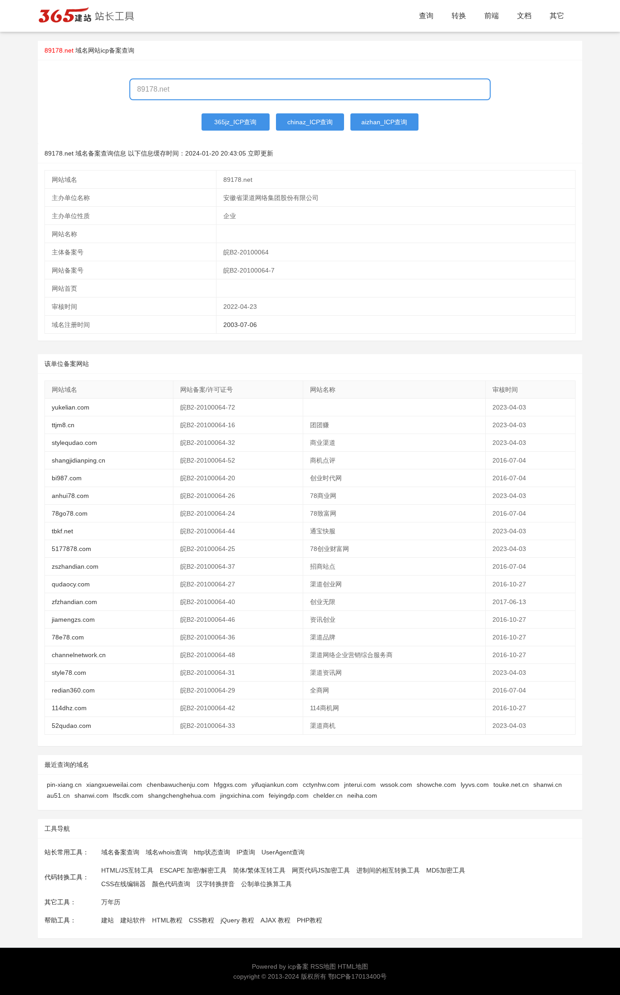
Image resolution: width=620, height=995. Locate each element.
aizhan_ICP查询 (384, 122)
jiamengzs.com (73, 619)
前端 (491, 16)
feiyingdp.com (289, 795)
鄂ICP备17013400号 (357, 976)
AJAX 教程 (275, 920)
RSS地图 (323, 966)
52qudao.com (71, 725)
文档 (524, 16)
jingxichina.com (242, 795)
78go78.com (70, 513)
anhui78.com (70, 495)
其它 (557, 16)
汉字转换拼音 (216, 884)
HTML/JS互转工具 (127, 870)
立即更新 (260, 153)
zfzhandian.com (74, 601)
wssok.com (396, 784)
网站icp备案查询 (111, 50)
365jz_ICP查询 (235, 122)
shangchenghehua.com (182, 795)
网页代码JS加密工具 (321, 870)
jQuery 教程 (237, 920)
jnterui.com (360, 784)
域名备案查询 (120, 852)
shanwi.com (91, 795)
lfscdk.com (128, 795)
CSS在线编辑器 (123, 884)
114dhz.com (69, 708)
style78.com (69, 672)
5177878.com (71, 548)
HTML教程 (167, 920)
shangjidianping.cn (78, 460)
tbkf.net (62, 531)
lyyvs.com (475, 784)
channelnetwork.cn (79, 654)
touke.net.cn (511, 784)
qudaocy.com (71, 584)
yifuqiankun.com (274, 784)
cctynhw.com (321, 784)
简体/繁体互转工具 (259, 870)
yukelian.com (70, 407)
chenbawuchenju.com (178, 784)
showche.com (436, 784)
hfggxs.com (230, 784)
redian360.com (73, 690)
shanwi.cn (547, 784)
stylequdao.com (74, 442)
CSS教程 (201, 920)
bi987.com (67, 478)
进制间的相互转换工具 (388, 870)
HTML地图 (353, 966)
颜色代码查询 (171, 884)
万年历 (110, 902)
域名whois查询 (166, 852)
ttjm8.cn (63, 425)
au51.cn (58, 795)
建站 (107, 920)
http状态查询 (212, 852)
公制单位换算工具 (266, 884)
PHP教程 (309, 920)
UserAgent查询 (283, 852)
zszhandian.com (75, 566)
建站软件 (133, 920)
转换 (459, 16)
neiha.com (362, 795)
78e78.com (68, 637)
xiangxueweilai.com (114, 784)
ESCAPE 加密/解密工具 (193, 870)
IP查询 (245, 852)
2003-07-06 (240, 324)
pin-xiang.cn (64, 784)
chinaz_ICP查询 (310, 122)
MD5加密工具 (445, 870)
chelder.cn (328, 795)
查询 (426, 16)
